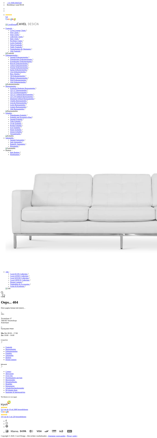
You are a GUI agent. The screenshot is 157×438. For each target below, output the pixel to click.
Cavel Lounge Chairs (18, 30)
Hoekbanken (15, 154)
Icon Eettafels (15, 128)
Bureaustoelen (11, 86)
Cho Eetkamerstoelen (18, 72)
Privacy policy (72, 436)
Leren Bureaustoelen (18, 105)
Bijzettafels (14, 146)
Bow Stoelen (15, 74)
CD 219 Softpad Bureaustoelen (21, 97)
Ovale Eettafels (16, 123)
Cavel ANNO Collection (19, 276)
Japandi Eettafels (16, 119)
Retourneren (10, 386)
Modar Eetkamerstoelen (19, 78)
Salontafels (10, 138)
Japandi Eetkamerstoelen (19, 57)
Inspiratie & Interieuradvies (15, 392)
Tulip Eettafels (15, 121)
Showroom (10, 374)
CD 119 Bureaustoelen (18, 92)
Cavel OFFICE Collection (20, 280)
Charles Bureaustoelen (18, 101)
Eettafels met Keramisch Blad (21, 117)
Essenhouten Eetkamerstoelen (21, 61)
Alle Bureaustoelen (17, 109)
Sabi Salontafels (16, 142)
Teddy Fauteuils (16, 47)
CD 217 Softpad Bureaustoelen (21, 95)
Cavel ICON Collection (19, 274)
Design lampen (11, 360)
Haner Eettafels (16, 130)
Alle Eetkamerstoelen (18, 82)
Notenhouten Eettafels (18, 115)
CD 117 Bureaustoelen (18, 90)
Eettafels (9, 113)
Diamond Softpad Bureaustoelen (22, 99)
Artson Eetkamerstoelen (19, 66)
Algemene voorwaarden (56, 436)
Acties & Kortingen (17, 286)
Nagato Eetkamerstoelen (19, 68)
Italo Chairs (14, 39)
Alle (7, 272)
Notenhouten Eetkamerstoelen (21, 59)
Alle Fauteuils (15, 51)
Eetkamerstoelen (12, 55)
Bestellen (9, 384)
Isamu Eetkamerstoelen (18, 70)
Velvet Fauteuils (16, 45)
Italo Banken (15, 152)
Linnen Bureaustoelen (18, 107)
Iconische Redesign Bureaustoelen (23, 88)
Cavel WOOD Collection (19, 278)
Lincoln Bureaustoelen (18, 103)
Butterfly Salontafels (17, 144)
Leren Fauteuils (16, 43)
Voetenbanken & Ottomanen (20, 49)
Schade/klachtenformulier (15, 388)
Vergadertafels (15, 134)
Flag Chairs (14, 33)
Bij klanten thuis (11, 390)
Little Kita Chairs (16, 37)
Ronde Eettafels (16, 126)
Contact (8, 372)
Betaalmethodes (11, 382)
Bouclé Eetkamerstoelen (19, 64)
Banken (8, 358)
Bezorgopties (10, 380)
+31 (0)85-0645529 (14, 3)
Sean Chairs (14, 35)
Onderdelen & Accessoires (20, 284)
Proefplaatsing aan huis (14, 378)
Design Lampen (16, 282)
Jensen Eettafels (16, 132)
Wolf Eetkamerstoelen (18, 80)
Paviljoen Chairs (16, 41)
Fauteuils (9, 28)
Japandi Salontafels (17, 140)
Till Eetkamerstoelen (17, 76)
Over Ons (9, 376)
